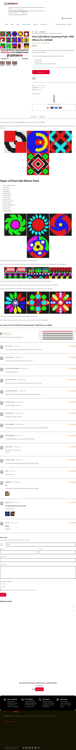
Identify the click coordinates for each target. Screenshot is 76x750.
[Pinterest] (54, 97)
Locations (42, 734)
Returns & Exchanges (66, 734)
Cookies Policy (68, 738)
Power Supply (7, 736)
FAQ (23, 738)
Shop (12, 24)
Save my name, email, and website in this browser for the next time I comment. (19, 590)
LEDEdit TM (39, 89)
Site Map (42, 732)
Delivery (42, 738)
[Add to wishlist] (74, 607)
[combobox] (27, 9)
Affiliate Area (43, 736)
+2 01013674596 (67, 18)
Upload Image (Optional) (6, 581)
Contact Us (44, 24)
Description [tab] (34, 116)
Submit (3, 594)
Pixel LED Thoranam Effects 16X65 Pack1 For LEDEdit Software (38, 683)
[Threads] (54, 101)
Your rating (2, 544)
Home (6, 24)
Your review (3, 564)
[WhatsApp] (54, 99)
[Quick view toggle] (74, 610)
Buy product (41, 72)
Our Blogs (24, 736)
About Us (35, 24)
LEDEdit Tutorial (26, 24)
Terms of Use (68, 736)
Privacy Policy (68, 732)
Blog (17, 24)
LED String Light (8, 738)
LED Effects (42, 87)
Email (40, 549)
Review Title (3, 556)
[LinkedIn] (54, 98)
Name (2, 549)
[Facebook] (54, 95)
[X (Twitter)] (54, 96)
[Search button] (25, 13)
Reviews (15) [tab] (42, 116)
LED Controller (8, 734)
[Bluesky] (54, 102)
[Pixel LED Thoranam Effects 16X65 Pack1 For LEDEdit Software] (38, 642)
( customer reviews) (44, 43)
